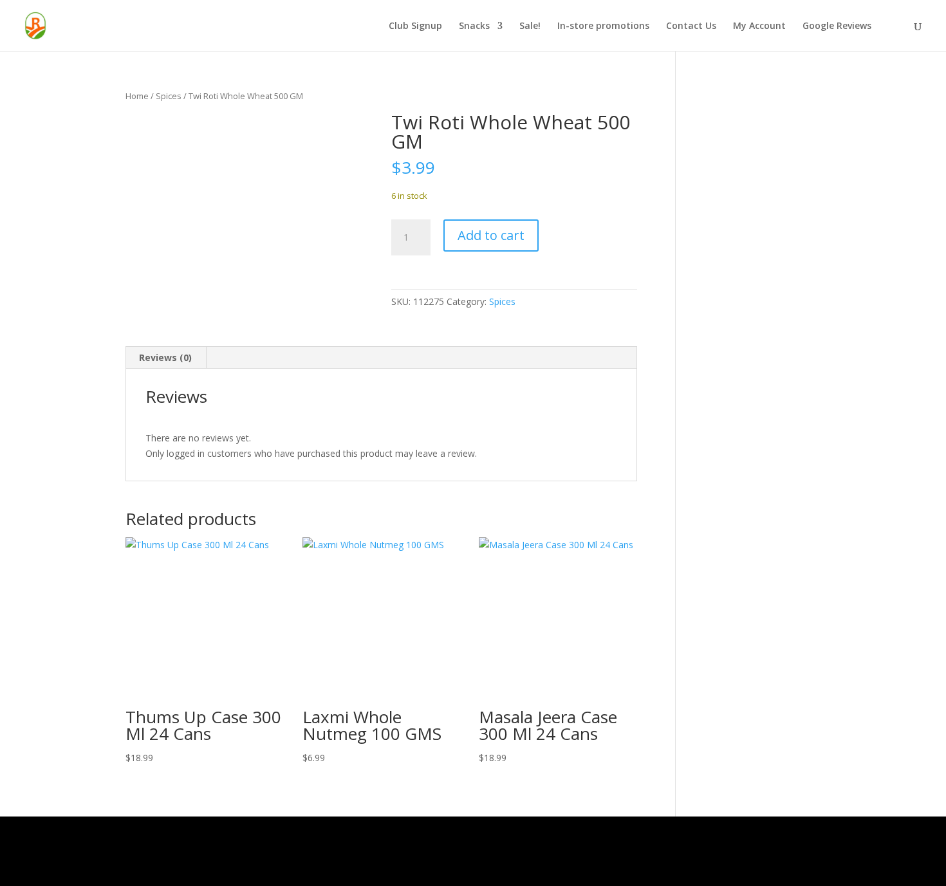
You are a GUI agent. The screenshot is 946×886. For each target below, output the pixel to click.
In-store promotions (603, 26)
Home (137, 96)
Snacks (474, 26)
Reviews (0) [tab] (165, 357)
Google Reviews (836, 26)
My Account (759, 26)
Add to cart (491, 235)
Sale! (530, 26)
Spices (168, 96)
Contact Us (691, 26)
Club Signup (415, 26)
